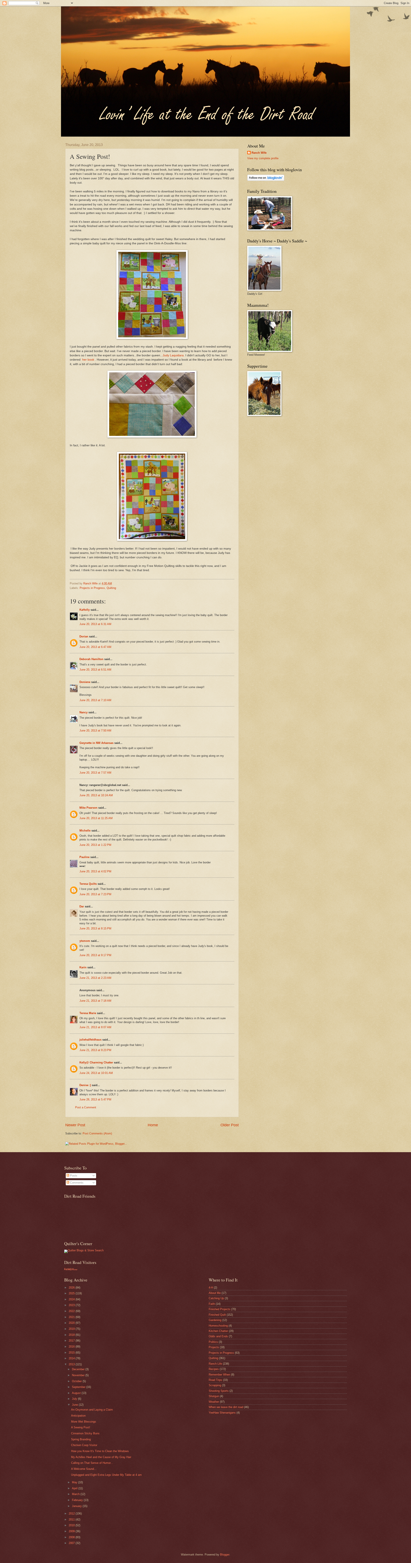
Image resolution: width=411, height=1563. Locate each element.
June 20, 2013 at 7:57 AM (95, 772)
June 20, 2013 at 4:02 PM (95, 871)
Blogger (224, 1554)
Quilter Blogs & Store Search (86, 1250)
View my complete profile (262, 158)
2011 (72, 1519)
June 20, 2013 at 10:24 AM (96, 795)
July (75, 1398)
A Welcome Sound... (84, 1468)
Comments (76, 1182)
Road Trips (215, 1380)
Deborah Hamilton (91, 659)
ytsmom (84, 940)
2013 (72, 1364)
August (77, 1393)
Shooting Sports (219, 1390)
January (77, 1506)
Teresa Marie (87, 1013)
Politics (213, 1341)
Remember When (219, 1374)
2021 (72, 1317)
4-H (211, 1287)
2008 (72, 1537)
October (77, 1381)
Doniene (84, 682)
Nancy (83, 712)
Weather (214, 1401)
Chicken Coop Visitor (84, 1445)
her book (87, 359)
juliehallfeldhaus (90, 1039)
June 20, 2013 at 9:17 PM (95, 955)
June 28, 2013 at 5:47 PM (95, 1099)
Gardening (215, 1320)
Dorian (83, 636)
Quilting (111, 588)
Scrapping (215, 1385)
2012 (72, 1513)
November (78, 1375)
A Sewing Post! (80, 1427)
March (76, 1494)
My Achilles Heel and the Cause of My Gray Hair (101, 1457)
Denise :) (85, 1085)
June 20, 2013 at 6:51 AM (95, 669)
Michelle (85, 830)
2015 (72, 1352)
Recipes (214, 1369)
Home (153, 1125)
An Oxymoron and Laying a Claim (92, 1409)
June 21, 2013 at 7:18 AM (95, 1000)
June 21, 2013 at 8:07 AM (95, 1027)
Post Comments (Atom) (97, 1133)
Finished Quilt (217, 1314)
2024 (72, 1299)
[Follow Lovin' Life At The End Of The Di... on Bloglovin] (265, 179)
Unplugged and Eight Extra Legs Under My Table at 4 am (106, 1474)
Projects (214, 1347)
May (75, 1482)
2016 (72, 1346)
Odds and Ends (218, 1336)
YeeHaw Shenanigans (222, 1412)
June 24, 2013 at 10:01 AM (96, 1073)
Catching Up (216, 1298)
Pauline (84, 857)
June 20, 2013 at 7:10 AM (95, 700)
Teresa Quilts (88, 883)
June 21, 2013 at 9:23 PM (95, 1050)
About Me (215, 1293)
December (78, 1369)
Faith (212, 1303)
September (79, 1387)
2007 (72, 1543)
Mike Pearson (88, 807)
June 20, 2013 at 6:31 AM (95, 624)
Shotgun (214, 1396)
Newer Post (75, 1125)
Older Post (229, 1125)
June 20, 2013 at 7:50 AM (95, 730)
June (75, 1404)
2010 (72, 1525)
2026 (72, 1287)
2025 (72, 1293)
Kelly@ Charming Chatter (96, 1062)
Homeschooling (218, 1325)
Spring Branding (81, 1439)
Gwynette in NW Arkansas (96, 743)
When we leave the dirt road (226, 1407)
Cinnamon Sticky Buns (85, 1433)
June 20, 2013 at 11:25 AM (96, 818)
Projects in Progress (92, 588)
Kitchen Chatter (218, 1331)
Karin (82, 967)
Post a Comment (85, 1107)
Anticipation (78, 1415)
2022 (72, 1311)
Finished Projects (219, 1309)
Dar (81, 906)
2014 (72, 1358)
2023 (72, 1305)
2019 (72, 1328)
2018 (72, 1334)
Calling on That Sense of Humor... (92, 1462)
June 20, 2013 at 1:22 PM (95, 844)
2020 (72, 1322)
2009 (72, 1531)
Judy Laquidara (173, 355)
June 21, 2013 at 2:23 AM (95, 977)
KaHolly (84, 609)
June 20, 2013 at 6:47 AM (95, 647)
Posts (73, 1175)
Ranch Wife (259, 152)
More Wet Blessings (83, 1421)
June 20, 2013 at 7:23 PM (95, 894)
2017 (72, 1340)
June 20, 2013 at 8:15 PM (95, 928)
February (78, 1500)
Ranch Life (215, 1363)
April (75, 1488)
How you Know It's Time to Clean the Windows (100, 1451)
